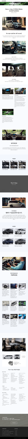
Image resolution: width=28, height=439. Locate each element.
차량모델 (16, 431)
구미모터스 (16, 430)
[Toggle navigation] (25, 1)
